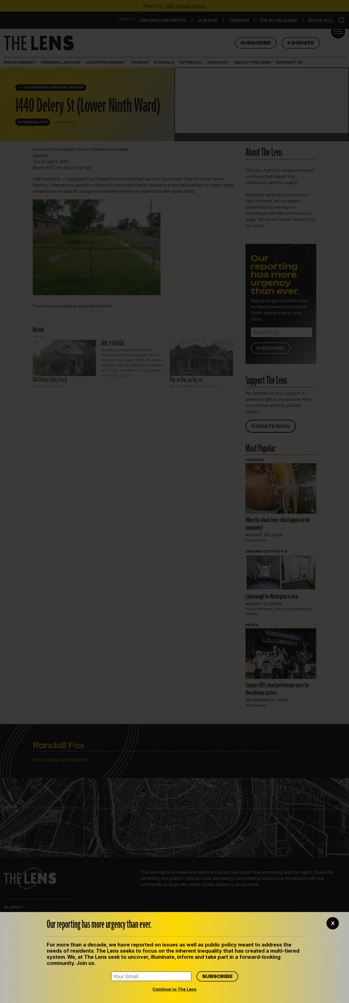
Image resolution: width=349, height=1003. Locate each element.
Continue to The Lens (174, 989)
